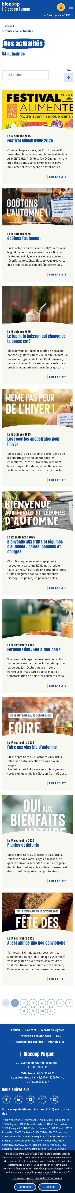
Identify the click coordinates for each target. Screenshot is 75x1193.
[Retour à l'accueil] (11, 4)
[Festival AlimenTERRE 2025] (37, 110)
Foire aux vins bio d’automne (32, 747)
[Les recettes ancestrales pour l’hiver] (37, 409)
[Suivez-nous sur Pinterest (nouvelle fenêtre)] (54, 1099)
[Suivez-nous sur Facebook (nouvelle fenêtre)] (6, 1099)
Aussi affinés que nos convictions (36, 942)
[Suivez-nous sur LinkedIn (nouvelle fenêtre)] (18, 1099)
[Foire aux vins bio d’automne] (37, 717)
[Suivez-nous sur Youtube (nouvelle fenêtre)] (30, 1099)
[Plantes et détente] (37, 815)
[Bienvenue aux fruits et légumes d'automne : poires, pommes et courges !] (37, 512)
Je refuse (25, 1186)
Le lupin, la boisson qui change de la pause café (36, 339)
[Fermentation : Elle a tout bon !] (37, 619)
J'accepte (49, 1186)
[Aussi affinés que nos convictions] (37, 913)
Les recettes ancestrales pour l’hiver (33, 441)
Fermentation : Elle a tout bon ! (33, 649)
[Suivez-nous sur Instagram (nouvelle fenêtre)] (42, 1099)
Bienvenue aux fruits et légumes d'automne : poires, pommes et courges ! (35, 546)
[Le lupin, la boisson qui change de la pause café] (37, 306)
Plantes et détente (23, 845)
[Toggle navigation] (71, 8)
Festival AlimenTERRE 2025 (30, 140)
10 (42, 1011)
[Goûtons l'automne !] (37, 208)
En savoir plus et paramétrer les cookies (37, 1178)
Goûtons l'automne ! (24, 238)
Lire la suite (58, 176)
